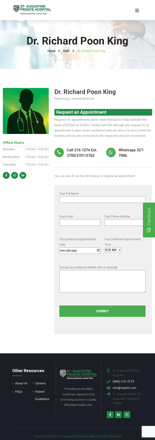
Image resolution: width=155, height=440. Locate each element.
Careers (40, 383)
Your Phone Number (117, 216)
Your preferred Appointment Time (122, 241)
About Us (21, 383)
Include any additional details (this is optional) (88, 267)
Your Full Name (69, 193)
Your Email (66, 216)
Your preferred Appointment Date (77, 241)
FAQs (18, 391)
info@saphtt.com (124, 388)
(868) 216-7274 (123, 381)
